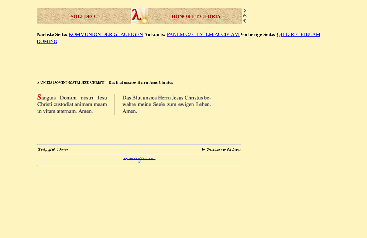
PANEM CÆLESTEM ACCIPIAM (203, 34)
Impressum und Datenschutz (139, 158)
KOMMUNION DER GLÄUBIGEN (106, 34)
